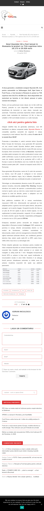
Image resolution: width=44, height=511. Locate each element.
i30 (23, 290)
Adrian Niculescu (24, 51)
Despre (22, 2)
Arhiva (28, 2)
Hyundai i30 (15, 290)
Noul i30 (29, 290)
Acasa (4, 34)
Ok (22, 507)
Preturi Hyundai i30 (9, 294)
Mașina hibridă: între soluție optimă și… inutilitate (23, 476)
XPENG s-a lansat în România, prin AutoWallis (17, 415)
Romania (25, 41)
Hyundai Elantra (34, 129)
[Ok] (41, 504)
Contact (16, 2)
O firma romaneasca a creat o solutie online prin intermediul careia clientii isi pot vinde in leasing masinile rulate (20, 451)
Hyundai (12, 34)
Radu (4, 470)
